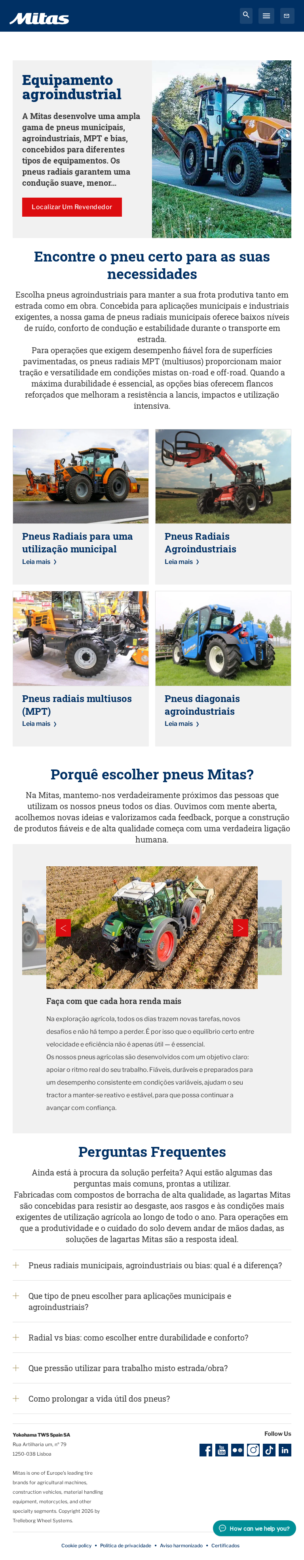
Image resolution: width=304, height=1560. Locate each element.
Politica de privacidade (125, 1545)
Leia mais (36, 562)
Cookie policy (76, 1545)
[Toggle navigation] (266, 16)
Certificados (225, 1545)
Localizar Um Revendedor (72, 207)
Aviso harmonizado (181, 1545)
